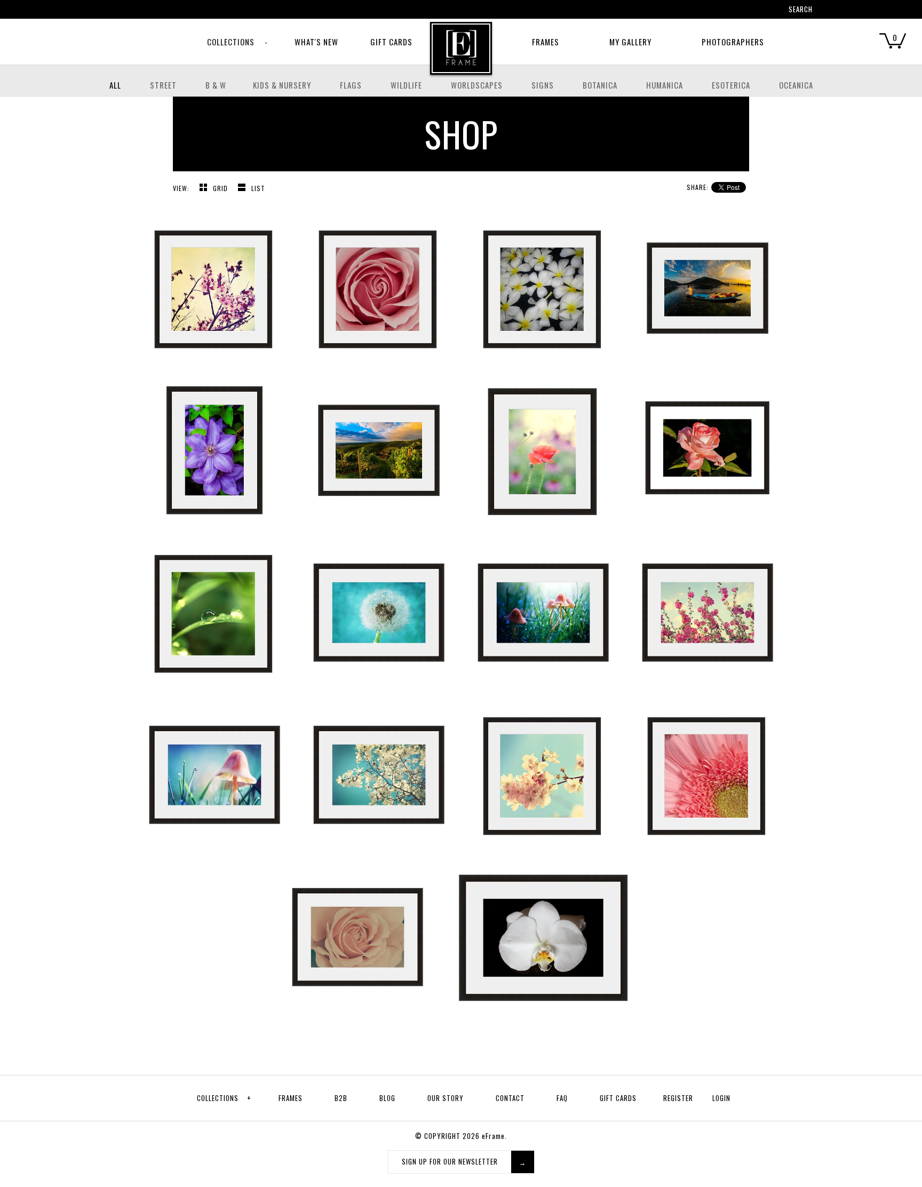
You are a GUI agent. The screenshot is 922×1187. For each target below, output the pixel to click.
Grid (221, 188)
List (258, 188)
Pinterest (723, 11)
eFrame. (494, 1135)
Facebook (709, 11)
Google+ (737, 11)
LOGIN (721, 1098)
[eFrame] (461, 55)
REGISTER (678, 1098)
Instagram (751, 11)
